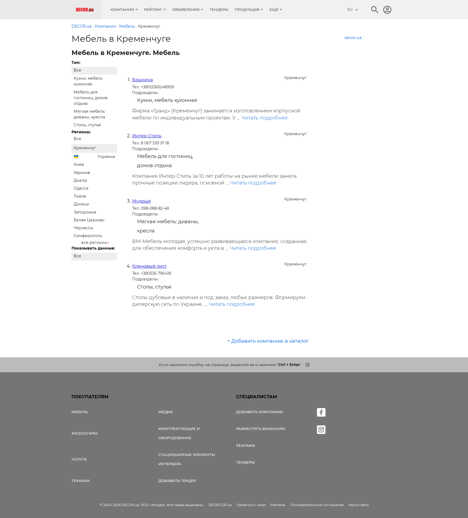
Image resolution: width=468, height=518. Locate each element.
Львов (80, 196)
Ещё (273, 9)
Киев (79, 164)
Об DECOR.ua (220, 505)
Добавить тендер (177, 480)
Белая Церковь (89, 220)
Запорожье (85, 212)
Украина (106, 156)
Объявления (186, 9)
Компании (122, 9)
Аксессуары (85, 433)
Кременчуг (85, 147)
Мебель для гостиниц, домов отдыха (91, 98)
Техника (81, 480)
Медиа (165, 412)
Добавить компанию (259, 412)
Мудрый (141, 201)
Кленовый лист (149, 266)
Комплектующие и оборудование (179, 433)
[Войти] (387, 10)
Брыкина (142, 79)
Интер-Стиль (146, 135)
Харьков (82, 172)
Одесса (81, 188)
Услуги (79, 459)
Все (77, 70)
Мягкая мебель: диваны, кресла (89, 114)
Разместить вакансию (260, 428)
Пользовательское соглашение (317, 505)
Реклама (245, 445)
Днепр (80, 180)
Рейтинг (153, 9)
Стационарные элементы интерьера (186, 459)
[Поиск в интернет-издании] (375, 10)
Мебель (80, 412)
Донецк (81, 204)
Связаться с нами (251, 505)
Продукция (247, 9)
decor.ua (353, 37)
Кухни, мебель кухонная (88, 81)
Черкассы (83, 227)
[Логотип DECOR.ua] (89, 9)
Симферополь (88, 235)
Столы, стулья (87, 124)
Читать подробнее (265, 118)
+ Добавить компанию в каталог (268, 341)
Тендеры (219, 9)
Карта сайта (359, 505)
